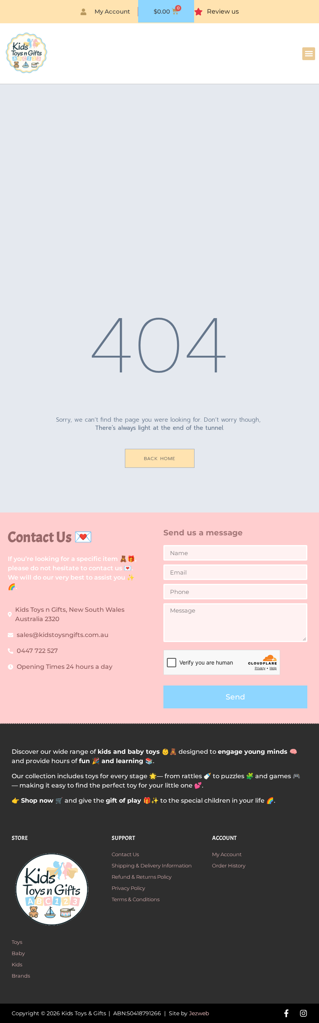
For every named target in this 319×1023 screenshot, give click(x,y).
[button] (308, 53)
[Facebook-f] (286, 1013)
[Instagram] (303, 1013)
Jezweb (199, 1013)
